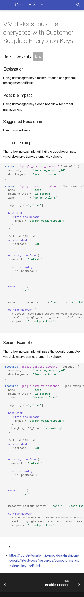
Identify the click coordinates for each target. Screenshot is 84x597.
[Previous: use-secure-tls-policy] (6, 582)
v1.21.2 (34, 5)
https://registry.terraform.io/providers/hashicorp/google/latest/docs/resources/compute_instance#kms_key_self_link (44, 561)
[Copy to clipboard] (79, 166)
